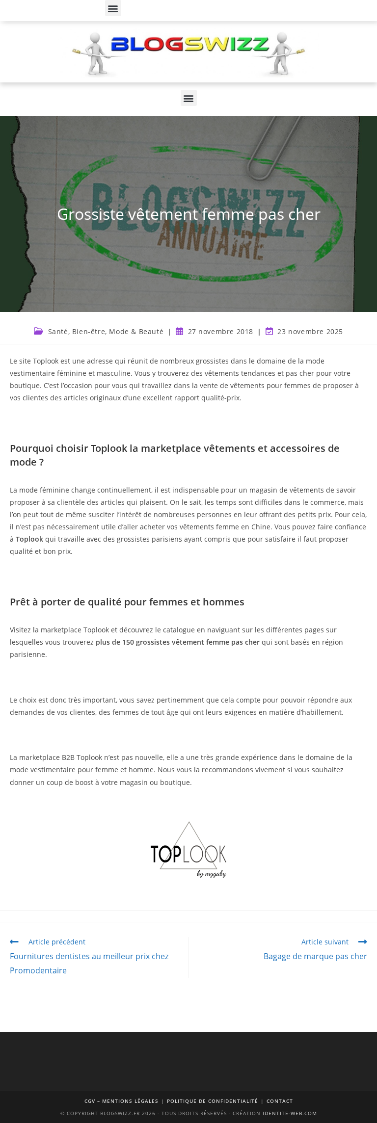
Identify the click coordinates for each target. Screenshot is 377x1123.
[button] (113, 8)
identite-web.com (290, 1113)
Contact (280, 1100)
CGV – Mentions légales (121, 1100)
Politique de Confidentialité (212, 1100)
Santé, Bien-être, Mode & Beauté (106, 331)
